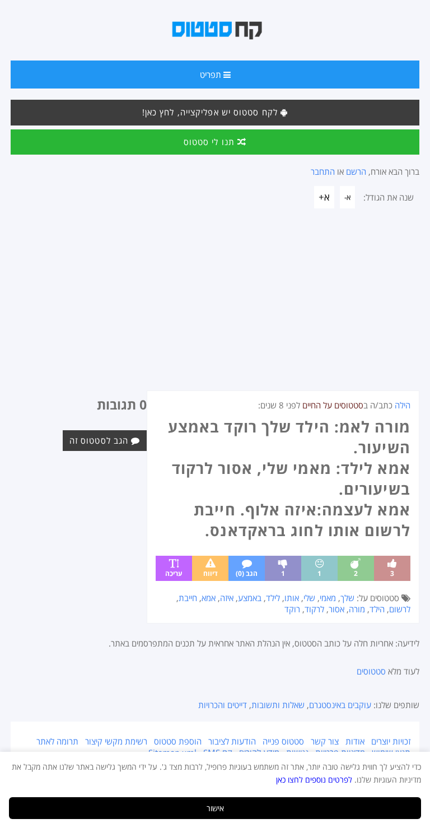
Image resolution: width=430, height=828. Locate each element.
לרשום (399, 609)
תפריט (211, 74)
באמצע (249, 597)
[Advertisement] (215, 306)
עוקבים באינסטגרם (340, 704)
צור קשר (325, 741)
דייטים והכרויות (222, 704)
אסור (336, 609)
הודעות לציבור (232, 741)
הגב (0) (247, 573)
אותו (291, 597)
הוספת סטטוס (178, 741)
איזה (226, 597)
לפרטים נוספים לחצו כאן (314, 779)
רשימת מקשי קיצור (116, 741)
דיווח (210, 573)
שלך (347, 597)
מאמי (328, 597)
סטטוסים (371, 671)
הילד (377, 609)
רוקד (292, 609)
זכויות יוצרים (390, 741)
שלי (309, 597)
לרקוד (314, 609)
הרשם (356, 171)
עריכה (174, 573)
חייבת (188, 597)
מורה (357, 609)
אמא (209, 597)
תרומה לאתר (57, 741)
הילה (402, 405)
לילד (273, 597)
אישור (215, 808)
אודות (354, 741)
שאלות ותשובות (278, 704)
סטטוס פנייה (283, 741)
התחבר (323, 171)
